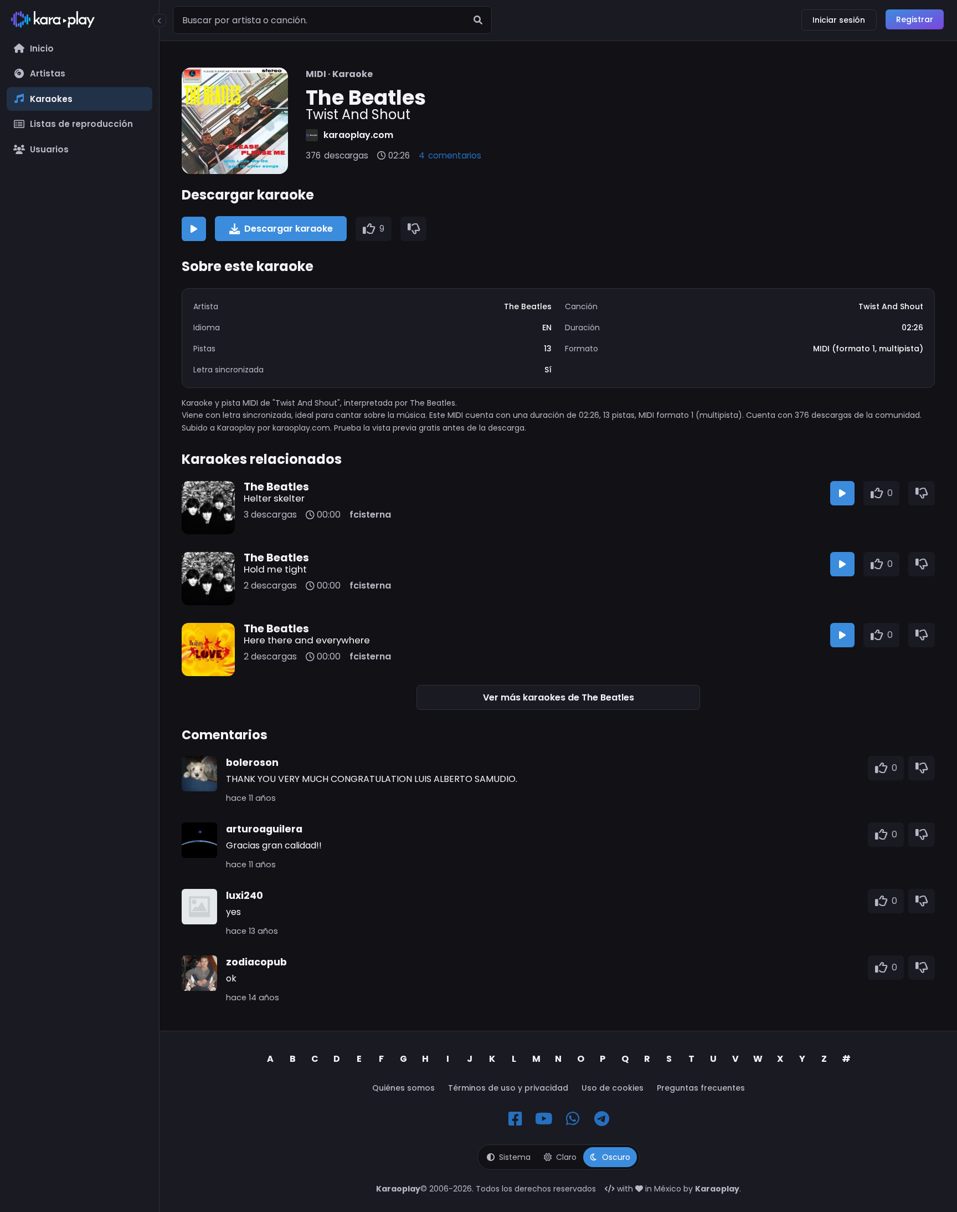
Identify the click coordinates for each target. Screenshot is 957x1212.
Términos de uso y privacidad (508, 1087)
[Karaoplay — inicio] (79, 21)
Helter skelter (274, 498)
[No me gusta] (413, 229)
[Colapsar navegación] (159, 20)
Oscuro (616, 1157)
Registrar (914, 19)
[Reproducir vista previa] (194, 229)
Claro (566, 1157)
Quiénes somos (403, 1087)
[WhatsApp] (572, 1119)
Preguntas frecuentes (701, 1087)
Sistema (515, 1157)
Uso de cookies (613, 1087)
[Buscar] (478, 20)
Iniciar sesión (838, 19)
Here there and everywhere (307, 640)
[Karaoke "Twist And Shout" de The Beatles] (235, 121)
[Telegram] (601, 1119)
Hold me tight (275, 569)
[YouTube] (544, 1119)
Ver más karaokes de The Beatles (558, 697)
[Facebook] (515, 1119)
